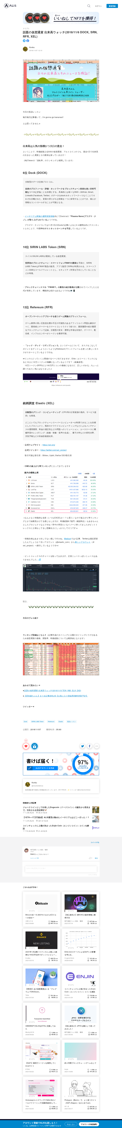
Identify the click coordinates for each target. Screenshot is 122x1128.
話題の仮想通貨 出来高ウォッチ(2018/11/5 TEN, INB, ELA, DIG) (52, 690)
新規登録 (112, 6)
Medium (67, 538)
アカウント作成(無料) (89, 1124)
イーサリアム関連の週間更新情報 (39, 216)
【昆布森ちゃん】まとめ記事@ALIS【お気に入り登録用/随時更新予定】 (56, 695)
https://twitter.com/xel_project (53, 450)
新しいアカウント (83, 542)
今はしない (71, 1124)
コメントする (92, 874)
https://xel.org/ (49, 444)
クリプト (26, 28)
